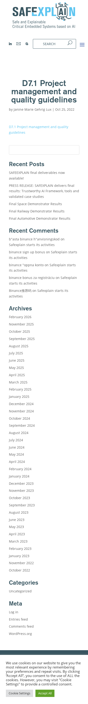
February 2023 (20, 548)
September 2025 (22, 338)
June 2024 (16, 447)
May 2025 (16, 367)
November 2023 (21, 490)
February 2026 (20, 317)
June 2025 (16, 360)
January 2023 (19, 556)
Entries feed (18, 619)
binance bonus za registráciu (32, 277)
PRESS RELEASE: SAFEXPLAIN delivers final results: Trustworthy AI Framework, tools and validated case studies (44, 191)
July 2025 (16, 353)
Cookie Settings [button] (19, 693)
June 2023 (16, 519)
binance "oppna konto (26, 265)
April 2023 (17, 534)
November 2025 (21, 324)
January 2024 (19, 476)
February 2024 (20, 469)
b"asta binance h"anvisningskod (34, 239)
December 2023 (21, 483)
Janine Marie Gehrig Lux (32, 109)
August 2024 (18, 432)
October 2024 (19, 418)
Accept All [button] (45, 693)
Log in (13, 612)
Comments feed (21, 626)
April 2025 (17, 375)
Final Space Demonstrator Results (35, 204)
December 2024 (21, 404)
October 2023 (19, 498)
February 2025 (20, 389)
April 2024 (17, 461)
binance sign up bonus (27, 252)
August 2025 (18, 346)
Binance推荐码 (20, 290)
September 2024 (22, 425)
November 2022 (21, 563)
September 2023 (22, 505)
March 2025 (18, 382)
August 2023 (18, 512)
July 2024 (16, 440)
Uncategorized (20, 591)
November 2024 (21, 411)
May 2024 (16, 454)
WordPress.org (20, 633)
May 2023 (16, 526)
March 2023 (18, 541)
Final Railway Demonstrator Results (37, 211)
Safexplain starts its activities (32, 244)
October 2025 (19, 331)
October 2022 (19, 570)
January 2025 (19, 396)
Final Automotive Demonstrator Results (40, 218)
